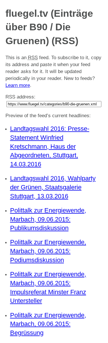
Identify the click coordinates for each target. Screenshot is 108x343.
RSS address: (20, 97)
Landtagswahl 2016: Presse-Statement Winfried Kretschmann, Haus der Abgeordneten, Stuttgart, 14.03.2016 (49, 146)
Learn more (17, 85)
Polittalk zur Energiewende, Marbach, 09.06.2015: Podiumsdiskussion (48, 251)
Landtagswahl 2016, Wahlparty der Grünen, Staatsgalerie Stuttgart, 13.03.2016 (53, 187)
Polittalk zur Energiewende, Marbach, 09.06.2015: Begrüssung (48, 324)
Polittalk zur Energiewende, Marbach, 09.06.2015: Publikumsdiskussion (48, 219)
